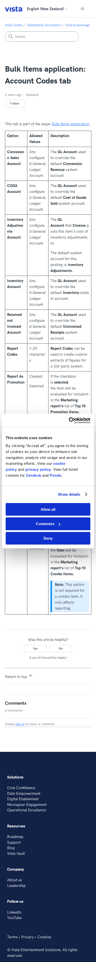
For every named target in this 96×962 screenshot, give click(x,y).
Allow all (48, 509)
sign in (20, 724)
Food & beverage (77, 25)
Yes (35, 648)
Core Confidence (21, 787)
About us (14, 880)
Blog (11, 847)
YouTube (14, 917)
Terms (12, 937)
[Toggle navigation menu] (82, 9)
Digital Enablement (23, 799)
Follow (14, 103)
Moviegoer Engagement (27, 804)
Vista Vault (16, 853)
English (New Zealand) (46, 9)
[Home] (13, 9)
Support (14, 842)
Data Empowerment (23, 793)
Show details (69, 494)
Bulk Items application (70, 124)
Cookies (44, 937)
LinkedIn (14, 912)
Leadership (16, 885)
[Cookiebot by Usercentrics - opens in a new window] (69, 420)
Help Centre (13, 25)
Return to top (16, 676)
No (61, 648)
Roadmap (15, 836)
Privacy (27, 937)
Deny (48, 538)
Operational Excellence (44, 25)
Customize (45, 524)
